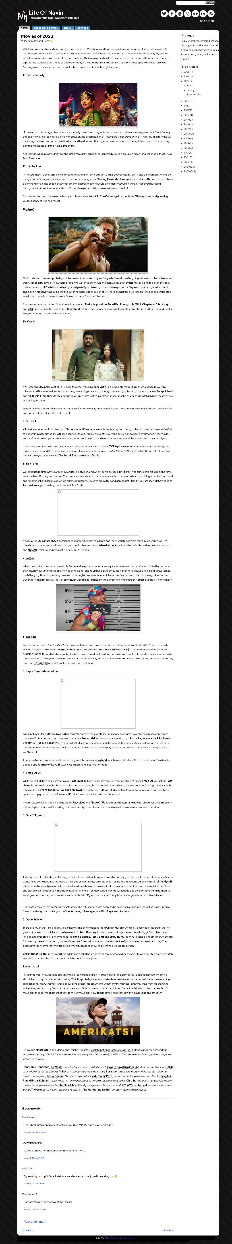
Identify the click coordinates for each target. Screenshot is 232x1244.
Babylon (31, 636)
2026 (187, 71)
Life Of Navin (46, 12)
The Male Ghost (68, 1085)
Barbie (30, 557)
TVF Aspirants (117, 446)
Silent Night (163, 304)
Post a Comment (35, 1221)
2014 (186, 143)
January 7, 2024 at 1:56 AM (34, 1184)
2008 (187, 171)
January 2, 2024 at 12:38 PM (35, 1132)
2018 (186, 124)
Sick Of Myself (35, 815)
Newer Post (28, 1230)
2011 (186, 157)
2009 (187, 166)
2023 (187, 101)
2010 (186, 162)
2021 (186, 110)
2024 (187, 81)
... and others (206, 21)
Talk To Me (32, 463)
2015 (186, 138)
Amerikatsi (32, 966)
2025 (187, 76)
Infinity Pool (34, 166)
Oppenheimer (34, 919)
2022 (187, 105)
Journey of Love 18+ (50, 764)
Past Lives (78, 802)
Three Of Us (33, 772)
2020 (187, 115)
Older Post (168, 1230)
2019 (186, 119)
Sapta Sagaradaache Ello (42, 671)
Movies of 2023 (37, 36)
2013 (186, 148)
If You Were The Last (134, 1085)
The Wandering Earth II (96, 1089)
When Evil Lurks (108, 545)
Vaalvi (31, 321)
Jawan (30, 208)
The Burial (64, 455)
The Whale (55, 1066)
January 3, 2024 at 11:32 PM (34, 1158)
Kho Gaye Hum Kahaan (115, 911)
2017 (186, 129)
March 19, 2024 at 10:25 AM (35, 1209)
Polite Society (36, 75)
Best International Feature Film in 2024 (111, 1049)
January (191, 90)
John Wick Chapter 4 (142, 304)
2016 (186, 133)
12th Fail (31, 421)
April (189, 85)
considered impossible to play (144, 941)
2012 (186, 152)
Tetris (95, 455)
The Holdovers (54, 1076)
